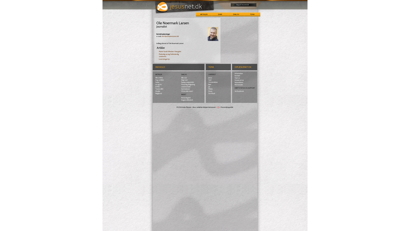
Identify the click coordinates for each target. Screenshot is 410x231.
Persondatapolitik (227, 107)
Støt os (237, 78)
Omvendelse (213, 82)
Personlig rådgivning (188, 84)
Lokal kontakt (186, 87)
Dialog (236, 14)
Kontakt (237, 76)
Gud (209, 80)
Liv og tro (158, 84)
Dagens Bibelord (187, 100)
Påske (210, 89)
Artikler (203, 14)
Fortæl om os (239, 80)
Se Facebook (239, 91)
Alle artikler (159, 78)
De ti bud (211, 93)
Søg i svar (184, 80)
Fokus (157, 82)
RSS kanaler (239, 85)
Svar (220, 14)
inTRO (157, 87)
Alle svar (184, 78)
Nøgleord (158, 93)
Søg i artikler (159, 80)
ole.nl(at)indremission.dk (170, 36)
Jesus (210, 78)
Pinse (210, 91)
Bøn (209, 84)
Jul (209, 87)
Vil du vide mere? (187, 91)
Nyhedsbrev (239, 82)
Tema (252, 14)
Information (239, 73)
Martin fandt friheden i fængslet (170, 52)
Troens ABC (159, 89)
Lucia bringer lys (164, 59)
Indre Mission (186, 107)
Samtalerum (185, 89)
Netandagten (186, 98)
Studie (157, 91)
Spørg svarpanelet (187, 82)
